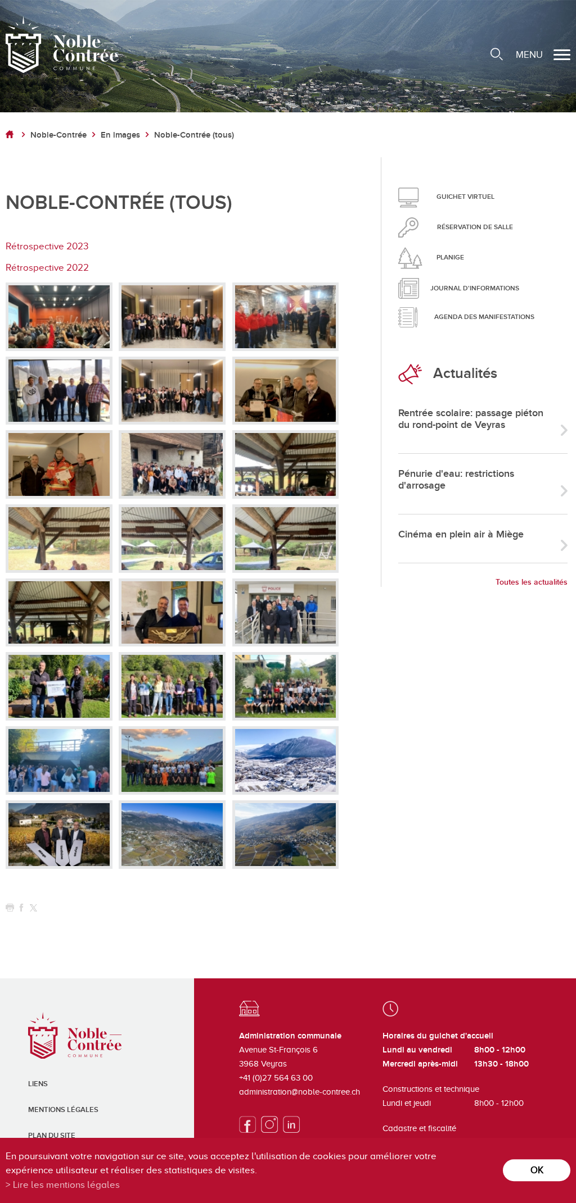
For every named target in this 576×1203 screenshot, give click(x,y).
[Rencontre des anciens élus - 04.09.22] (59, 538)
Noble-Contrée (58, 135)
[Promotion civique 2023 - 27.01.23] (172, 390)
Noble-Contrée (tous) (194, 135)
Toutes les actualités (532, 582)
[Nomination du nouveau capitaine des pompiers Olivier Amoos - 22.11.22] (59, 464)
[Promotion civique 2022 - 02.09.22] (172, 464)
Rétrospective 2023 (47, 246)
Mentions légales (63, 1109)
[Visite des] (285, 316)
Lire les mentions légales (66, 1184)
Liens (38, 1083)
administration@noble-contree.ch (299, 1091)
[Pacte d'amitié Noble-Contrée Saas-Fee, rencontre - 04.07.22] (172, 612)
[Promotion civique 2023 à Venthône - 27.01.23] (172, 316)
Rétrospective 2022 (47, 267)
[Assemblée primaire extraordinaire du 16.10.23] (59, 316)
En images (120, 135)
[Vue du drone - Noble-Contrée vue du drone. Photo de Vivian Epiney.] (285, 760)
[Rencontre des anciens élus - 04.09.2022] (285, 464)
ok (536, 1170)
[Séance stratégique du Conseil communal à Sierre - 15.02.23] (59, 390)
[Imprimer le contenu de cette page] (10, 908)
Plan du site (51, 1135)
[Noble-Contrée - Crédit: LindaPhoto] (59, 834)
